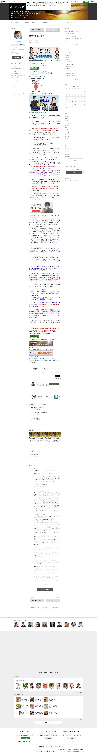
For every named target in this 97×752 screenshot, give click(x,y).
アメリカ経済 (35, 42)
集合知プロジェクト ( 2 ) (70, 70)
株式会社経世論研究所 (35, 60)
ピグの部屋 (21, 49)
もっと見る (44, 424)
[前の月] (70, 86)
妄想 (66, 40)
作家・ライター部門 (17, 47)
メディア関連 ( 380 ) (69, 61)
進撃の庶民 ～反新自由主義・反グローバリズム (18, 76)
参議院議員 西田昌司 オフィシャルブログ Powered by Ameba (17, 70)
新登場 (20, 680)
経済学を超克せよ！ (37, 36)
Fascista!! (31, 456)
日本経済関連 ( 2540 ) (70, 66)
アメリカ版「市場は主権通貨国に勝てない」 (75, 38)
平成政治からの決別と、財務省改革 (38, 29)
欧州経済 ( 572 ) (68, 55)
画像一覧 (36, 22)
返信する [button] (58, 510)
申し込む (72, 738)
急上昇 (24, 680)
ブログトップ (16, 22)
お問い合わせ (47, 751)
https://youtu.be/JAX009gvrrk (37, 76)
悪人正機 (35, 510)
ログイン (93, 1)
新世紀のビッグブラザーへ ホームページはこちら (42, 358)
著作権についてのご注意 (72, 180)
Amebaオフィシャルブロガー (18, 44)
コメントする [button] (46, 369)
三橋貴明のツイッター (35, 63)
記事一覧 (27, 22)
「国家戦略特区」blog (16, 73)
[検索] (84, 23)
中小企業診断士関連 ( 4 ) (70, 75)
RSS (68, 178)
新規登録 (86, 1)
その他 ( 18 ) (68, 59)
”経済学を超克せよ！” (36, 454)
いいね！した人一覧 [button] (42, 371)
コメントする (46, 589)
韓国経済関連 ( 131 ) (69, 68)
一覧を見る (75, 44)
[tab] (17, 680)
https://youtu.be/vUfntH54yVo (37, 112)
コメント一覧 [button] (50, 371)
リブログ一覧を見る (56, 461)
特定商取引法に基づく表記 (73, 751)
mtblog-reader (36, 580)
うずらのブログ (14, 66)
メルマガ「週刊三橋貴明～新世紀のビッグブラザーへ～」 (44, 360)
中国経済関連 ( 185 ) (69, 64)
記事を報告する (58, 378)
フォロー (54, 384)
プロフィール (15, 49)
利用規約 (53, 751)
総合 (17, 680)
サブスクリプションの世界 (71, 36)
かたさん (35, 532)
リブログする (56, 369)
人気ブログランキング (35, 65)
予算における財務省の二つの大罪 (72, 31)
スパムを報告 (39, 751)
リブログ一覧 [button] (58, 371)
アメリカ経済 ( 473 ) (69, 53)
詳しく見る (48, 738)
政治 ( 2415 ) (68, 57)
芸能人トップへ (48, 722)
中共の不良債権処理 (69, 33)
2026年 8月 (75, 86)
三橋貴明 (18, 42)
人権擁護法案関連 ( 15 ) (70, 73)
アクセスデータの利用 (62, 751)
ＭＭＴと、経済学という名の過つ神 (54, 29)
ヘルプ (82, 751)
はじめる (25, 738)
